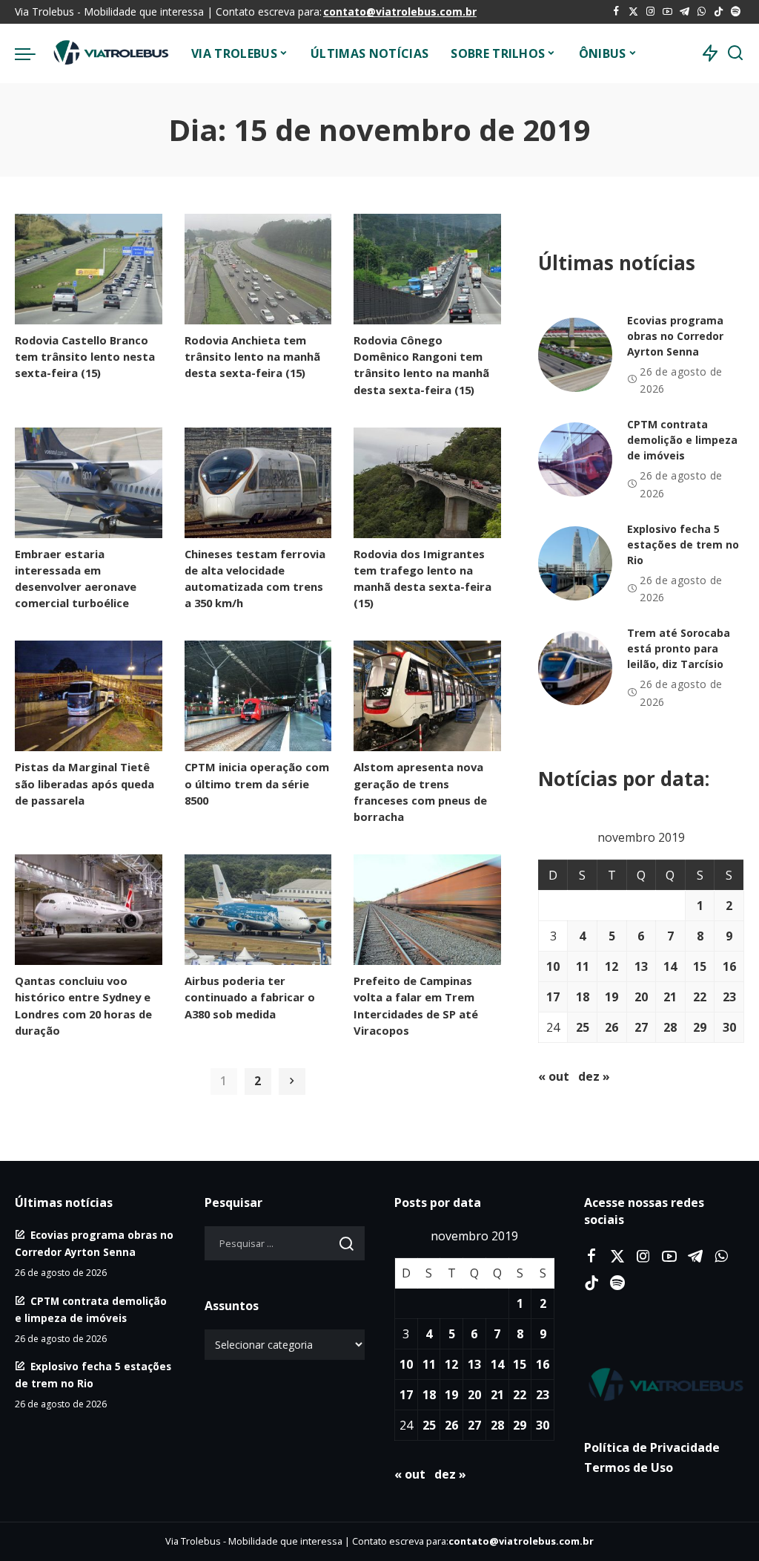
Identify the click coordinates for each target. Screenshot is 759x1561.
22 (699, 997)
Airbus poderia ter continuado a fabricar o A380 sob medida (250, 997)
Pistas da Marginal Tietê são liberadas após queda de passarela (84, 783)
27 (641, 1027)
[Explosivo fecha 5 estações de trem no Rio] (575, 563)
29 (699, 1027)
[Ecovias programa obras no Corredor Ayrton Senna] (575, 355)
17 (553, 997)
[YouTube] (667, 12)
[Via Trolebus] (109, 53)
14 (670, 966)
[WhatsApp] (701, 12)
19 (611, 997)
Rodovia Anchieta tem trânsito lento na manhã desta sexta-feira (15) (252, 356)
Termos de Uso (628, 1467)
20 (641, 997)
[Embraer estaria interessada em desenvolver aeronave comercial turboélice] (88, 483)
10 (553, 966)
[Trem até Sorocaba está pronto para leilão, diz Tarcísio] (575, 668)
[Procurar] (735, 53)
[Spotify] (735, 12)
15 (699, 966)
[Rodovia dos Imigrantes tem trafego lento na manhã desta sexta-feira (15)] (427, 483)
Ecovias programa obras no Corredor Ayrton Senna (675, 336)
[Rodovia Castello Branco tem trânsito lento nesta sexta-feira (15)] (88, 269)
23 (729, 997)
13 (641, 966)
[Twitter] (633, 12)
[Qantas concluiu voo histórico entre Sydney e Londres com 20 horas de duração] (88, 909)
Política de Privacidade (652, 1447)
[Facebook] (616, 12)
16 (729, 966)
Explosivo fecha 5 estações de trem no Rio (683, 544)
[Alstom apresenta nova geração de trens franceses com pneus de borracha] (427, 696)
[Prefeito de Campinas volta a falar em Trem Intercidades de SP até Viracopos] (427, 909)
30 (729, 1027)
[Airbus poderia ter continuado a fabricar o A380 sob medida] (258, 909)
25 (582, 1027)
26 (611, 1027)
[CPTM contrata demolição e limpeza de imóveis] (575, 459)
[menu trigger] (32, 53)
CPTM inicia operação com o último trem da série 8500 (257, 783)
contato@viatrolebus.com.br (400, 11)
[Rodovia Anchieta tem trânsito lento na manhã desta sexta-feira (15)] (258, 269)
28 (670, 1027)
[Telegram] (684, 12)
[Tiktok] (718, 12)
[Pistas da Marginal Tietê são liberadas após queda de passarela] (88, 696)
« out (553, 1076)
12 (611, 966)
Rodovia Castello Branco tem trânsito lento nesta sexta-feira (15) (85, 356)
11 (582, 966)
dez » (594, 1076)
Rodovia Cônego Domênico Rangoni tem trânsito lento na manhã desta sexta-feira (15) (421, 365)
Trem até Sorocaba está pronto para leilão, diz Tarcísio (678, 648)
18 (582, 997)
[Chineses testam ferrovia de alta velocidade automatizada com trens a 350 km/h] (258, 483)
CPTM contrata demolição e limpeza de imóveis (682, 439)
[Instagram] (650, 12)
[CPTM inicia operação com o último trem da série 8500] (258, 696)
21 (670, 997)
